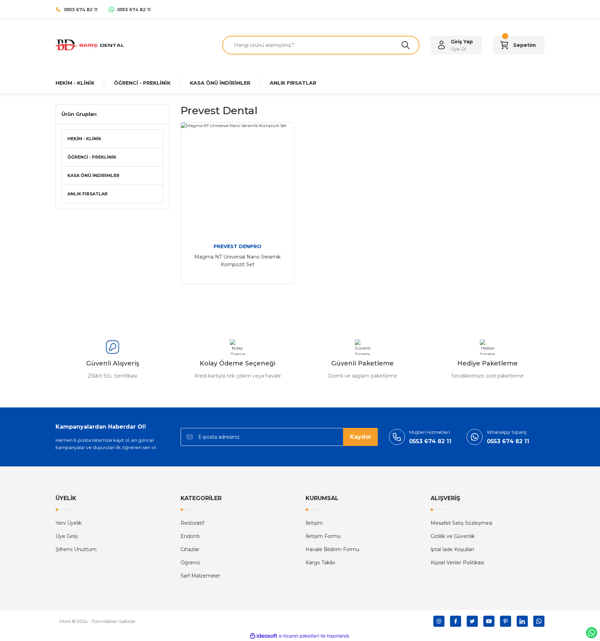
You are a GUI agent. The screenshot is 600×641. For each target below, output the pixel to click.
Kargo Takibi (320, 562)
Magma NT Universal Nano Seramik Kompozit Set (237, 261)
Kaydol (360, 436)
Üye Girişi (67, 536)
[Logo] (90, 44)
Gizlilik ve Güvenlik (453, 536)
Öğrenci (190, 562)
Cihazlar (190, 549)
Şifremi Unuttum (76, 549)
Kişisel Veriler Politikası (457, 562)
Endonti (190, 536)
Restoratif (192, 523)
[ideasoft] (263, 636)
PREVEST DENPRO (237, 246)
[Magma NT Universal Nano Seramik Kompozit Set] (237, 179)
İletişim (314, 523)
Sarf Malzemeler (200, 576)
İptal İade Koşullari (452, 549)
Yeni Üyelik (69, 523)
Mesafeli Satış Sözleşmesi (461, 523)
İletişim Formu (323, 536)
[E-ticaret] (299, 636)
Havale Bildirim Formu (332, 549)
